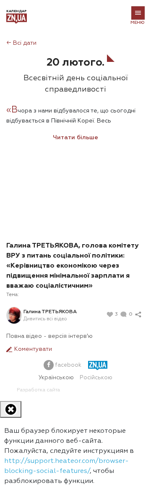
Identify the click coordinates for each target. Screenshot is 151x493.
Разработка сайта (38, 390)
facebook (67, 365)
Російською (96, 378)
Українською (56, 378)
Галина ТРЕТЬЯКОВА (50, 311)
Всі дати (21, 43)
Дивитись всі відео (45, 319)
